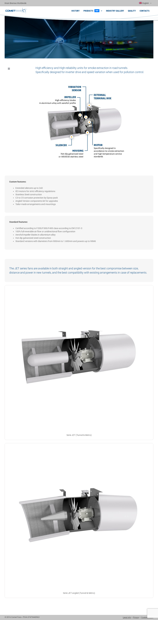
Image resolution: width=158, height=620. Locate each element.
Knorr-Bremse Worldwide (15, 3)
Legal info (127, 617)
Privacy (136, 617)
